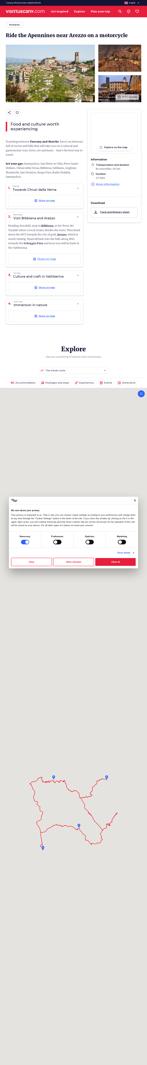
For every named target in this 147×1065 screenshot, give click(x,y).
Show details (123, 552)
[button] (114, 212)
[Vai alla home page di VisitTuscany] (25, 11)
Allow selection (73, 562)
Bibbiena (47, 225)
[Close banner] (135, 500)
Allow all (115, 562)
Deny (31, 562)
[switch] (57, 542)
